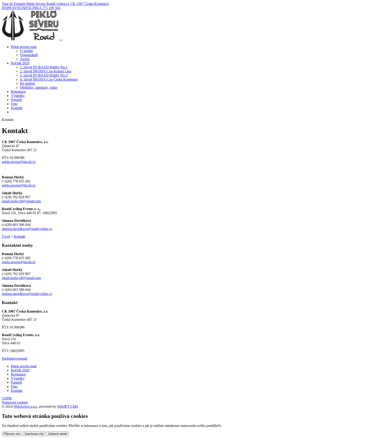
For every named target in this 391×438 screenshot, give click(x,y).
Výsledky (18, 96)
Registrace (18, 91)
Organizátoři (29, 55)
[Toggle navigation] (61, 40)
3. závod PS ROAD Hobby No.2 (44, 75)
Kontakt (16, 108)
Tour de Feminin (14, 4)
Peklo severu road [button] (23, 47)
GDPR (7, 398)
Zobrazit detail (57, 434)
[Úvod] (30, 39)
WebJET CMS (67, 406)
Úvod (6, 236)
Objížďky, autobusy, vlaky (39, 87)
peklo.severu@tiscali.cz (19, 162)
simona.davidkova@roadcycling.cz (27, 229)
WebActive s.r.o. (25, 406)
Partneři (16, 100)
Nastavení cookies (15, 402)
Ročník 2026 (20, 370)
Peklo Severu (35, 4)
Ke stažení (27, 83)
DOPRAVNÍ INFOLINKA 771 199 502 (31, 8)
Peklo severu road (23, 366)
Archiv (25, 59)
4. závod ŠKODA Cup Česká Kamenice (49, 79)
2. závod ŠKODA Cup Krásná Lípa (45, 71)
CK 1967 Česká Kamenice (89, 4)
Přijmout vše (12, 434)
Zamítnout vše (34, 434)
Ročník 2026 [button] (20, 63)
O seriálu (26, 51)
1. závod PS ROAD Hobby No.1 (44, 67)
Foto (14, 104)
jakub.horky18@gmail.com (21, 201)
